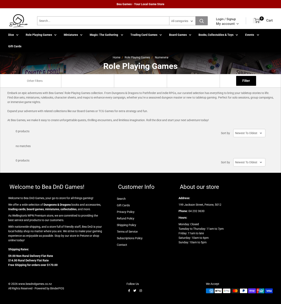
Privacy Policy (126, 211)
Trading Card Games (143, 34)
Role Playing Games (39, 34)
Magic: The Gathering (104, 34)
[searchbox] (35, 81)
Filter (246, 81)
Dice (11, 34)
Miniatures (71, 34)
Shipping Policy (126, 225)
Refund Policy (125, 218)
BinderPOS (57, 288)
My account (226, 24)
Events (250, 34)
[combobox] (34, 81)
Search (121, 198)
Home (116, 57)
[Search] (201, 20)
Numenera (161, 57)
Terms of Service (127, 231)
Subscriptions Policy (130, 238)
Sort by (225, 133)
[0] (257, 20)
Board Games (178, 34)
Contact (122, 244)
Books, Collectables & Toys (216, 34)
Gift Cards (14, 46)
